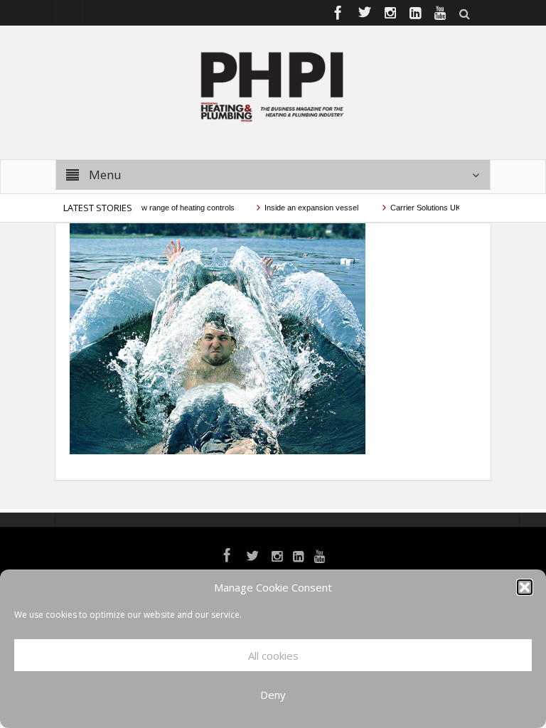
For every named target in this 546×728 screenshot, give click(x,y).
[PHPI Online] (273, 85)
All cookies (273, 655)
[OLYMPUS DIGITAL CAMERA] (217, 338)
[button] (525, 587)
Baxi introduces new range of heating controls (148, 207)
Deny (273, 694)
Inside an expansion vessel (305, 207)
